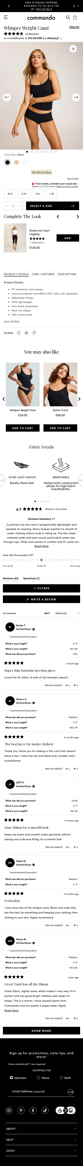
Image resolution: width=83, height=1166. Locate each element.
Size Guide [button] (73, 178)
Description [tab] (67, 274)
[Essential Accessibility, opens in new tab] (66, 1110)
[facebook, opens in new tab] (33, 1110)
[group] (41, 6)
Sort (47, 613)
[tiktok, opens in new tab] (45, 1110)
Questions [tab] (31, 579)
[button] (9, 6)
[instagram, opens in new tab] (8, 1110)
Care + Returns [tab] (43, 274)
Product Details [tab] (16, 274)
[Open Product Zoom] (73, 48)
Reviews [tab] (11, 579)
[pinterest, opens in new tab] (21, 1110)
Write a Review (44, 600)
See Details (51, 7)
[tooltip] (53, 518)
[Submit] (71, 1092)
